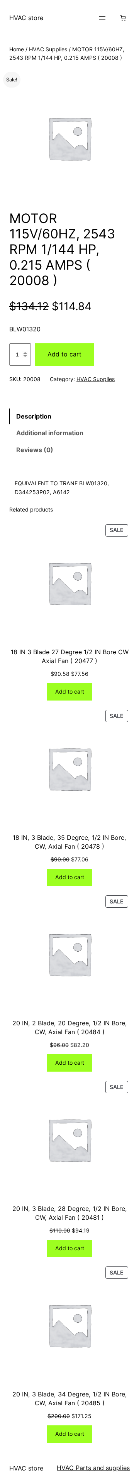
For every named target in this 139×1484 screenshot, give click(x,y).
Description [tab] (33, 416)
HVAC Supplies (48, 49)
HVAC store (26, 18)
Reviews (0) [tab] (34, 450)
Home (16, 49)
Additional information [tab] (49, 433)
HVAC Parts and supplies (93, 1468)
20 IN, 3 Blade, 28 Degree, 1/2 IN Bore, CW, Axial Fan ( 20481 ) (69, 1213)
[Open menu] (102, 17)
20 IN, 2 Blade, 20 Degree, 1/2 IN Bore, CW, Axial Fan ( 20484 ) (69, 1027)
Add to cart (64, 354)
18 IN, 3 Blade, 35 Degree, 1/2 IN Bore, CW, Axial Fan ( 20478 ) (69, 842)
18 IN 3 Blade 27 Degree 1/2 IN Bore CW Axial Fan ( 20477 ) (70, 656)
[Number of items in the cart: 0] (123, 18)
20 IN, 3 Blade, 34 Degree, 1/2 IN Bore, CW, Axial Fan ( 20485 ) (69, 1398)
